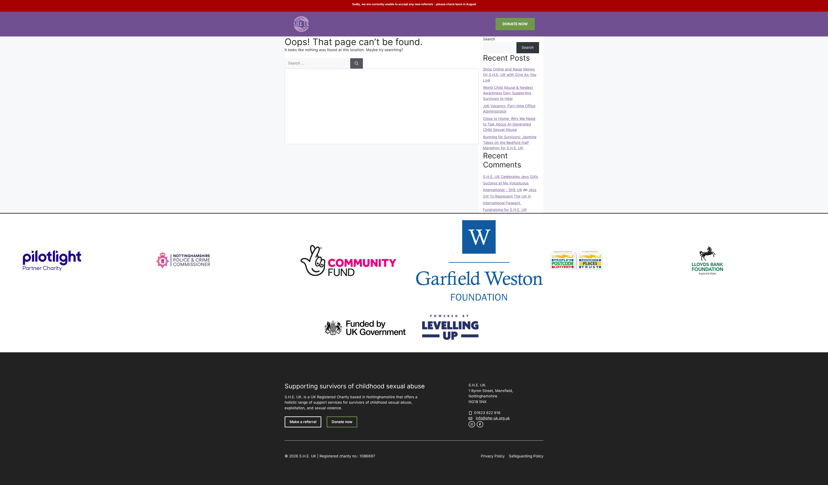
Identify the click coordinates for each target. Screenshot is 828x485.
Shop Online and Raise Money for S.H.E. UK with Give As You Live (509, 74)
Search (489, 39)
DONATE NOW (515, 24)
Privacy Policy (493, 456)
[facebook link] (480, 424)
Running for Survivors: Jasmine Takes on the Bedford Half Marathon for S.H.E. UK (509, 142)
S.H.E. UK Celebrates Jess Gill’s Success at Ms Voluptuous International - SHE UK (510, 183)
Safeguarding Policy (526, 456)
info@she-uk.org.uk (493, 418)
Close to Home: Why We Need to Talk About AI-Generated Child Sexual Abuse (509, 124)
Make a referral (303, 422)
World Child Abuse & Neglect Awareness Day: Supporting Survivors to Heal (508, 93)
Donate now (342, 422)
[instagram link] (472, 424)
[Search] (356, 63)
